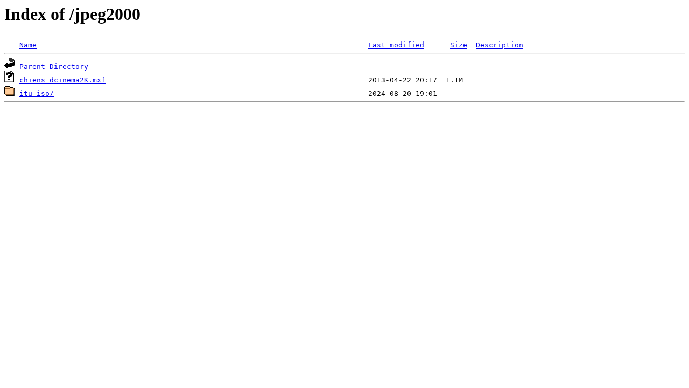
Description (499, 45)
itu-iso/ (36, 93)
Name (28, 45)
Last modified (396, 45)
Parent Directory (53, 67)
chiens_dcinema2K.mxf (62, 80)
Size (458, 45)
